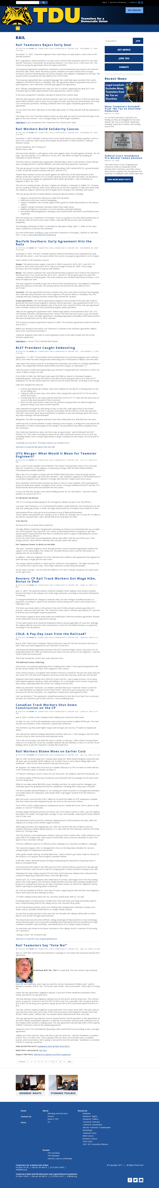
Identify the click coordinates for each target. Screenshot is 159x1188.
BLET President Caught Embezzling (45, 348)
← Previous (21, 1062)
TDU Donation (54, 1153)
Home (23, 1110)
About (45, 1110)
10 (60, 1062)
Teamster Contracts (91, 1122)
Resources (82, 1110)
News (31, 48)
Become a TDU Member (118, 2)
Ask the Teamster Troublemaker (97, 1127)
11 (64, 1062)
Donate (124, 67)
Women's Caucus (90, 1138)
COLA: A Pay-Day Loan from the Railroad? (51, 634)
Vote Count (87, 1141)
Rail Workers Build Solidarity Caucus (47, 129)
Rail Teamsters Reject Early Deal (43, 45)
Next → (70, 1062)
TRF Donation (53, 1155)
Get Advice (124, 49)
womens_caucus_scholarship (60, 1158)
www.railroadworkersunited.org (42, 235)
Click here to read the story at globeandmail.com (36, 939)
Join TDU (124, 58)
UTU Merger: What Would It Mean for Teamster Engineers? (56, 454)
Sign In (104, 2)
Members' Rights (90, 1116)
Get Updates (134, 9)
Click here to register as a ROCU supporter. (52, 1054)
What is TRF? (53, 1119)
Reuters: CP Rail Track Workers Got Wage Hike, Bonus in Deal (56, 579)
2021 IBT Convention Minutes (95, 1144)
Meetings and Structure (58, 1113)
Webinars (87, 1113)
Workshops (87, 1130)
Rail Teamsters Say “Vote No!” (41, 945)
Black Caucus (88, 1135)
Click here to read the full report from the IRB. (35, 447)
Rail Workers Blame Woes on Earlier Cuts (51, 751)
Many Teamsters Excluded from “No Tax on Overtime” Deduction (123, 108)
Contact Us (133, 2)
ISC (49, 1122)
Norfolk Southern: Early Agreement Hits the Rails (54, 242)
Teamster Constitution (92, 1124)
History (51, 1116)
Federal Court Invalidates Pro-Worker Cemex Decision (123, 156)
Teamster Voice (89, 1133)
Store (23, 1122)
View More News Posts (119, 179)
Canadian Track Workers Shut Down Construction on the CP (46, 706)
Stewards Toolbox (91, 1119)
